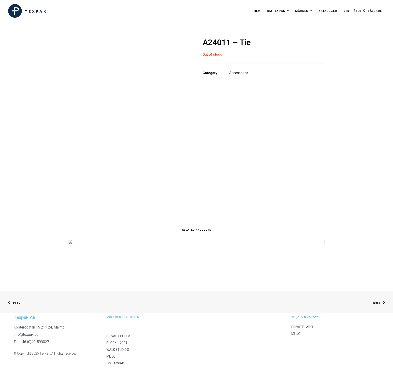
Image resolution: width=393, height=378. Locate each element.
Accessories (238, 73)
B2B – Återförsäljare (362, 10)
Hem (257, 10)
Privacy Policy (118, 336)
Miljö (111, 356)
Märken (301, 10)
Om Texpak (276, 10)
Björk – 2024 (116, 343)
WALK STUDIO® (117, 349)
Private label (302, 327)
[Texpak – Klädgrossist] (27, 11)
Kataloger (327, 10)
